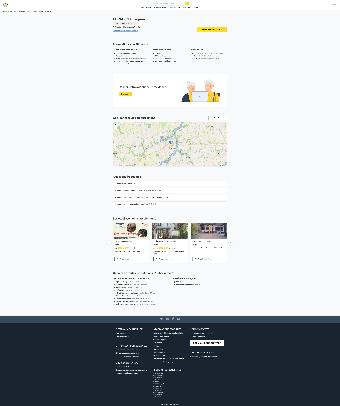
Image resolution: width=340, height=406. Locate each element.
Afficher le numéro (218, 118)
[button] (170, 142)
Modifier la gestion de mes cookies (204, 356)
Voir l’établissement (124, 259)
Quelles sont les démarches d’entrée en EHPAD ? (136, 204)
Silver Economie (146, 7)
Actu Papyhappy (193, 7)
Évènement (172, 7)
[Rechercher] (187, 3)
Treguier (137, 27)
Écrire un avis (125, 94)
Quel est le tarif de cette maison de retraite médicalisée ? (139, 190)
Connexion (333, 4)
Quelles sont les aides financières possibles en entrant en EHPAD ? (143, 197)
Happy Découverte (160, 7)
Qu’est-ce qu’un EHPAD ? (127, 183)
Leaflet (223, 165)
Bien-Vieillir (182, 7)
